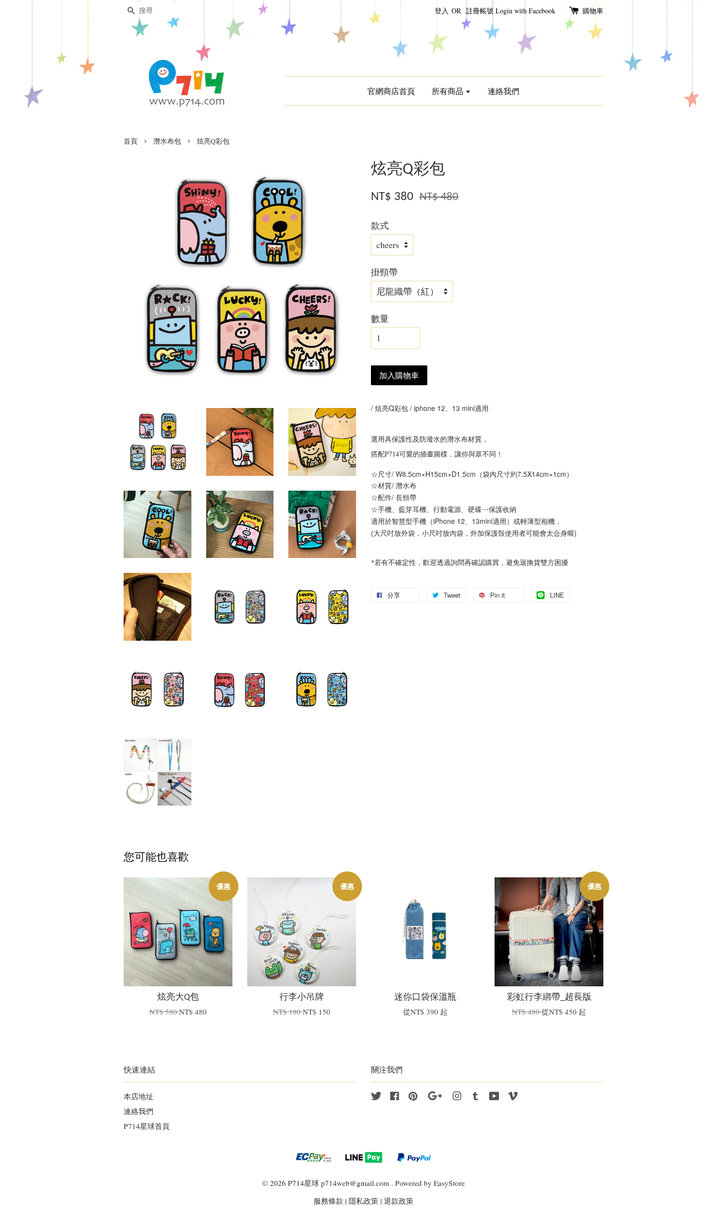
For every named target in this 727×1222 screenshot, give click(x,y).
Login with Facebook (525, 10)
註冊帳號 (480, 10)
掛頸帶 (384, 272)
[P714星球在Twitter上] (376, 1097)
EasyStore (449, 1183)
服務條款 (328, 1201)
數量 (380, 318)
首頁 (130, 141)
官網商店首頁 (391, 91)
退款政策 (398, 1201)
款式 (380, 225)
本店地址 (138, 1096)
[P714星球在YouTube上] (494, 1097)
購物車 (593, 10)
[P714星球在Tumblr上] (475, 1097)
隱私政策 (363, 1201)
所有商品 (448, 91)
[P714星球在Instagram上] (457, 1097)
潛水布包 (167, 141)
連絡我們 (503, 91)
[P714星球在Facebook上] (394, 1097)
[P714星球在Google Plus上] (435, 1097)
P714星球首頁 (147, 1126)
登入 (442, 10)
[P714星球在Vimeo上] (512, 1097)
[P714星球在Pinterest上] (413, 1097)
